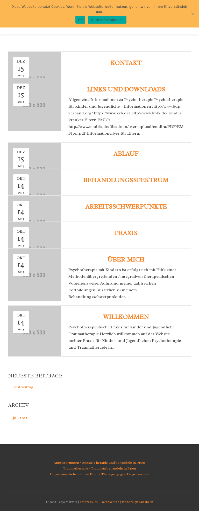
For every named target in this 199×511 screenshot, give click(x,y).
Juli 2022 (20, 417)
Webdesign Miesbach (137, 502)
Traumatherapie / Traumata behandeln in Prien (99, 468)
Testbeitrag (23, 387)
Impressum (89, 502)
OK (80, 20)
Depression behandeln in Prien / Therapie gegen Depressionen (99, 474)
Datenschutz (110, 502)
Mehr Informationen (107, 20)
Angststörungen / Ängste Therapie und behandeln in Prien (99, 462)
